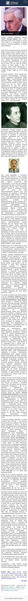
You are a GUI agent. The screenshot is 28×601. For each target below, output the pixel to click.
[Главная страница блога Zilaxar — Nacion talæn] (14, 2)
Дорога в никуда (7, 33)
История (23, 587)
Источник (24, 581)
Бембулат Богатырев (10, 589)
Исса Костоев (20, 589)
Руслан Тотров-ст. (14, 590)
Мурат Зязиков (5, 590)
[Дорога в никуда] (14, 21)
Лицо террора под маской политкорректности (14, 577)
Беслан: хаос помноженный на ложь (11, 573)
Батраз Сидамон (9, 587)
